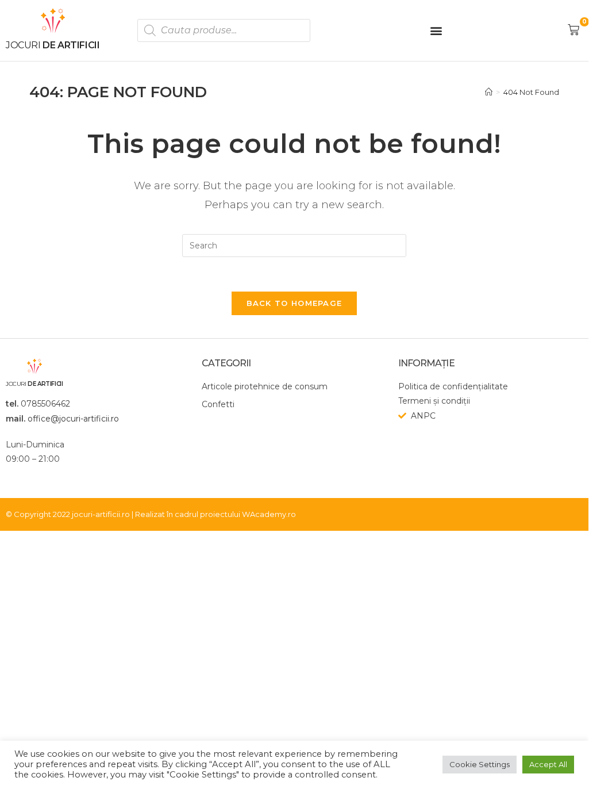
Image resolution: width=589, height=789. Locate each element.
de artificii (52, 45)
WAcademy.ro (269, 514)
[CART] (575, 30)
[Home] (488, 92)
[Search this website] (294, 245)
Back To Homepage (294, 303)
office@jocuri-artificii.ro (73, 418)
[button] (435, 30)
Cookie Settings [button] (479, 764)
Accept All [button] (548, 764)
